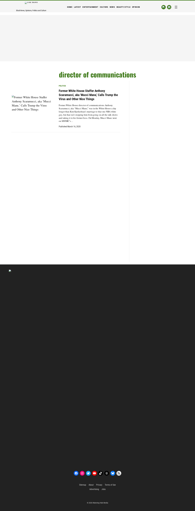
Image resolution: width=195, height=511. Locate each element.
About (91, 485)
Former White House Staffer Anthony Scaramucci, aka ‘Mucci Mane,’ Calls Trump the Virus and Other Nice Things (88, 95)
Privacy (99, 485)
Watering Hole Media (100, 503)
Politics (62, 86)
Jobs (103, 489)
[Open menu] (176, 7)
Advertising (94, 489)
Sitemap (82, 485)
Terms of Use (110, 485)
